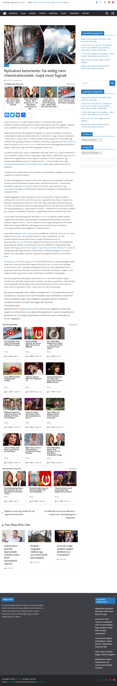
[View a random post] (112, 13)
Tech (6, 65)
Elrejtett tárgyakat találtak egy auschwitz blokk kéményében (39, 551)
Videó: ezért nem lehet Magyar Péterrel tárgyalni (51, 2)
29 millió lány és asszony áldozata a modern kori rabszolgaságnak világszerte (59, 514)
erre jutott (34, 128)
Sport (63, 13)
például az (13, 139)
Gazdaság (53, 13)
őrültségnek (28, 186)
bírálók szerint (31, 309)
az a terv (30, 144)
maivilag (18, 80)
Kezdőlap (13, 13)
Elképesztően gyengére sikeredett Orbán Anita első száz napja (104, 611)
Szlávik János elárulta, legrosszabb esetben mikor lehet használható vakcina (12, 554)
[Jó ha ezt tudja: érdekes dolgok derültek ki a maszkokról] (66, 531)
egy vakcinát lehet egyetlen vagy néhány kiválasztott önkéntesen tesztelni (45, 248)
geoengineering (11, 189)
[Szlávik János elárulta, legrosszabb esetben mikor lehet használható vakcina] (13, 531)
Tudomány (74, 13)
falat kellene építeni (66, 142)
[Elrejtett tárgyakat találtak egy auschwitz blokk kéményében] (39, 531)
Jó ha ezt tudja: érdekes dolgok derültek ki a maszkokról (65, 550)
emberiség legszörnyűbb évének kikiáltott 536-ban (24, 164)
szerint (42, 217)
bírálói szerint (22, 233)
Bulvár (86, 13)
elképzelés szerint (12, 262)
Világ (23, 13)
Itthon (42, 13)
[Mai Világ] (4, 13)
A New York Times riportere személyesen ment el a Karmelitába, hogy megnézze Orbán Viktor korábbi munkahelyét (96, 47)
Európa (32, 13)
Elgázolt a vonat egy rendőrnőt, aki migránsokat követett (20, 513)
